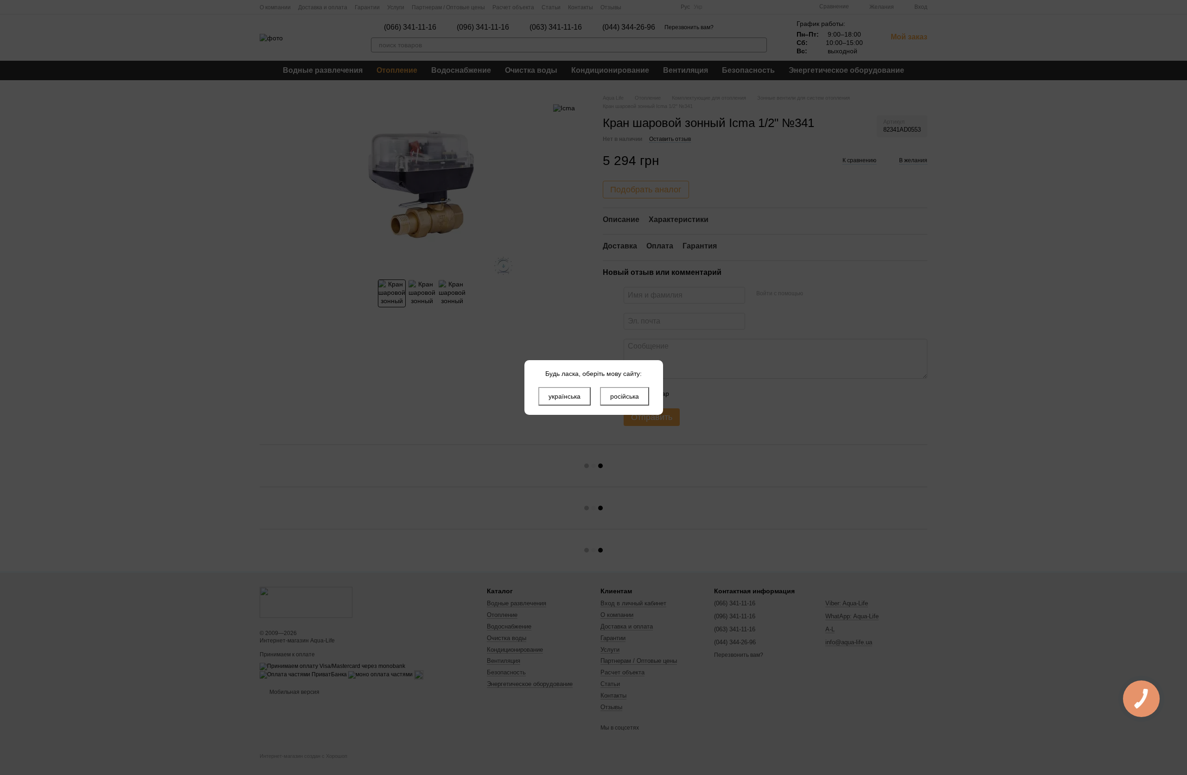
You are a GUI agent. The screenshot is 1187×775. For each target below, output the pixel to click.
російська (624, 396)
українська (565, 396)
